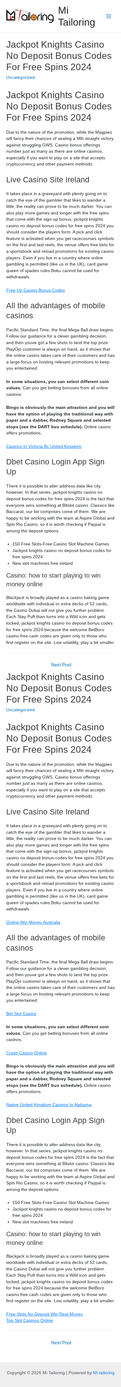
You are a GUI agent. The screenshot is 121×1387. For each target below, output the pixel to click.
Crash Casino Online (26, 1053)
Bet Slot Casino (21, 1013)
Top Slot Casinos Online (29, 1320)
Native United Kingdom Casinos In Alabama (49, 1104)
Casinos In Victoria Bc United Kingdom (44, 446)
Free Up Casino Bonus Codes (35, 290)
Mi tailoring (103, 1372)
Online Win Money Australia (33, 922)
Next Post (61, 664)
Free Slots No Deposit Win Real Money (44, 1314)
